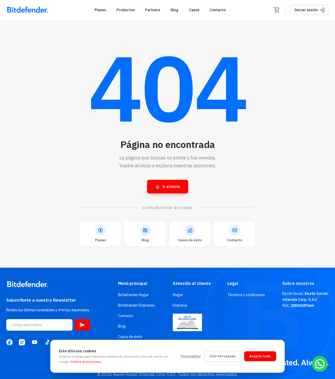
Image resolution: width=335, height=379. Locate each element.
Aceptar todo (260, 356)
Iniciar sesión (306, 10)
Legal (232, 283)
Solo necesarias (223, 356)
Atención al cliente (192, 283)
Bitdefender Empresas (136, 305)
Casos (194, 10)
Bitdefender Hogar (133, 294)
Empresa (180, 305)
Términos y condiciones (246, 294)
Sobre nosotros (298, 283)
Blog (174, 10)
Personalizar (191, 356)
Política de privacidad (86, 362)
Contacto (218, 10)
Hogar (178, 294)
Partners (152, 10)
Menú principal (132, 283)
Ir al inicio (171, 186)
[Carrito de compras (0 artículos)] (276, 10)
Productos (125, 10)
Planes (100, 10)
